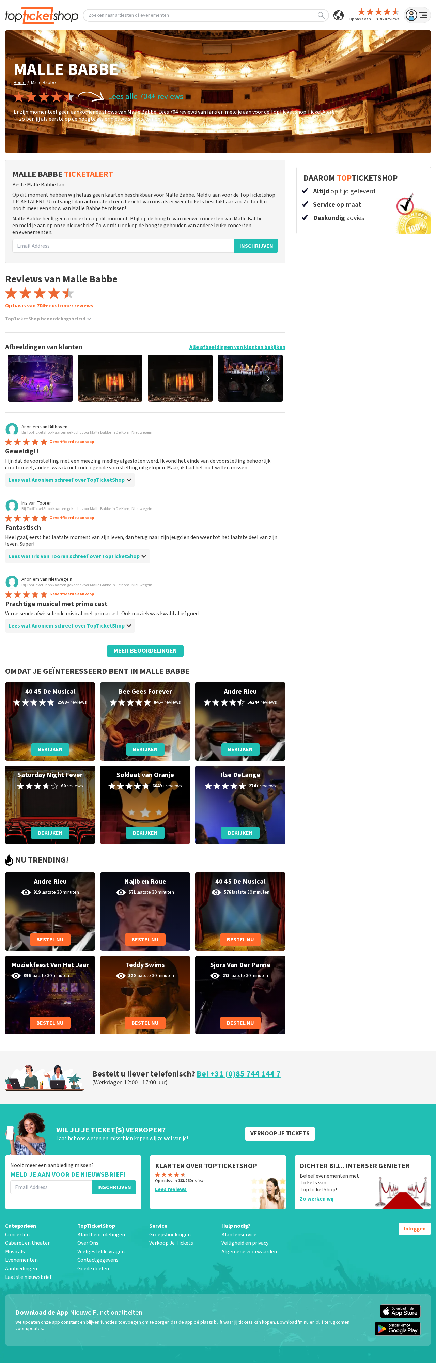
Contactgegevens (98, 1260)
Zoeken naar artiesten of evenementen (129, 15)
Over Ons (87, 1243)
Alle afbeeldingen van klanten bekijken (237, 347)
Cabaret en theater (27, 1243)
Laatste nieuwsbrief (28, 1277)
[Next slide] (268, 378)
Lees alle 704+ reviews (145, 97)
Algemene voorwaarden (249, 1251)
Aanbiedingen (21, 1268)
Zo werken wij (316, 1198)
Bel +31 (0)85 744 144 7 (239, 1074)
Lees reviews (171, 1189)
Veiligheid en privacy (244, 1243)
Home (20, 82)
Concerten (17, 1234)
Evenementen (21, 1260)
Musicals (15, 1251)
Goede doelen (93, 1268)
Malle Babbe (43, 82)
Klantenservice (238, 1234)
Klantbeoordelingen (101, 1234)
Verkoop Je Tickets (171, 1243)
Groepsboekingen (170, 1234)
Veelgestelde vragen (101, 1251)
